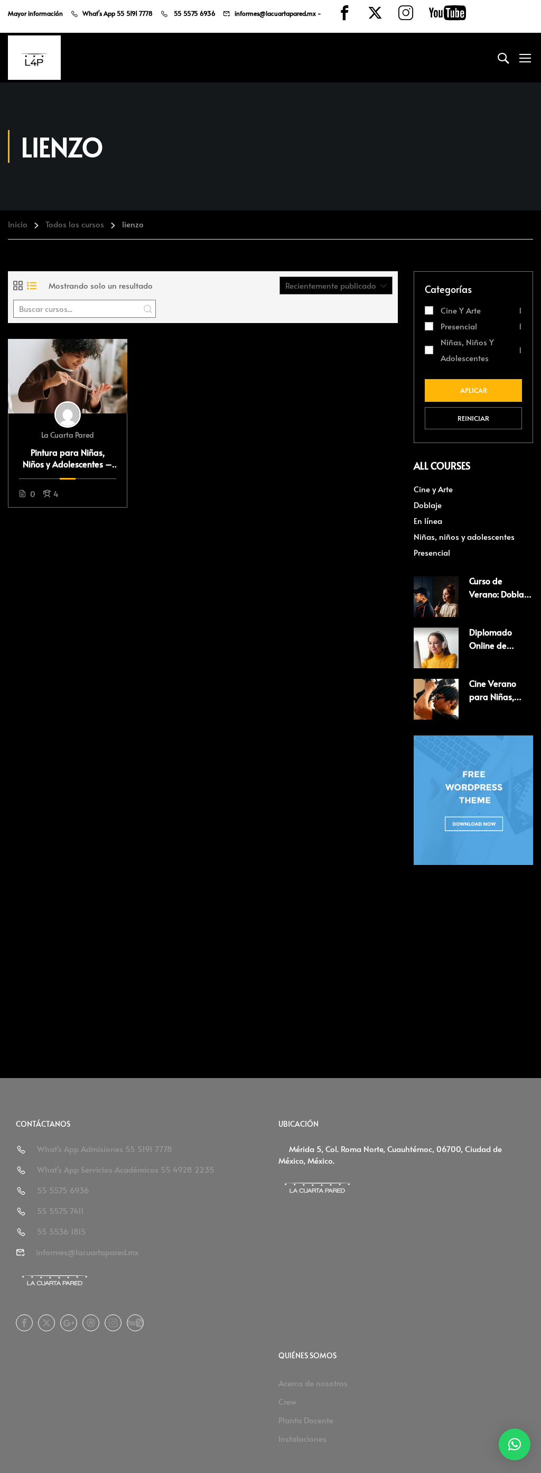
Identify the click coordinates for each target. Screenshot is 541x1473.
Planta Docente (305, 1419)
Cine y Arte (461, 310)
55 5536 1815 (61, 1231)
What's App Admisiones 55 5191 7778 (104, 1148)
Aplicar (473, 390)
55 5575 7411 (60, 1210)
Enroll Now (67, 376)
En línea (428, 520)
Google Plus (68, 1322)
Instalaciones (302, 1438)
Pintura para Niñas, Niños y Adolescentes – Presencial (67, 458)
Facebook (24, 1322)
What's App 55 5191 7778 (117, 13)
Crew (287, 1401)
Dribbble (90, 1322)
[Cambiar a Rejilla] (18, 285)
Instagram (113, 1322)
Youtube (135, 1322)
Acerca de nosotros (313, 1382)
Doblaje (428, 504)
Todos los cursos (74, 223)
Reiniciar (473, 418)
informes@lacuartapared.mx (275, 13)
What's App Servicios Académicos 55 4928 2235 (125, 1169)
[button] (514, 1444)
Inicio (17, 223)
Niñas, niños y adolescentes (467, 349)
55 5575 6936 (194, 13)
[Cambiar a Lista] (31, 285)
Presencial (459, 326)
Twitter (46, 1322)
